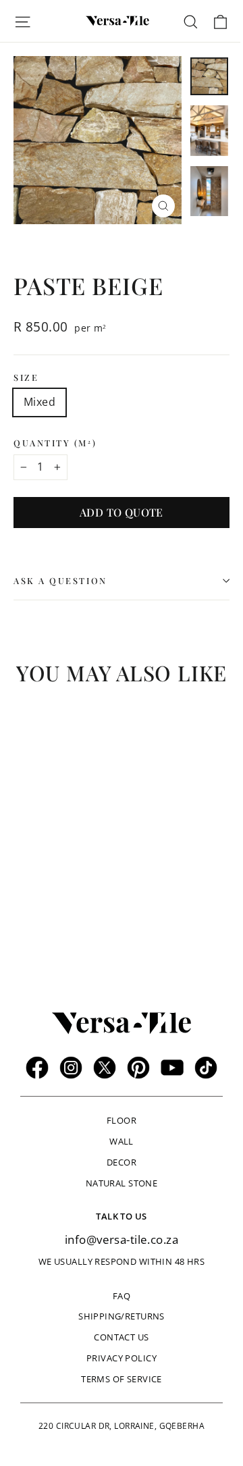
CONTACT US (121, 1337)
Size (26, 377)
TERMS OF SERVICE (121, 1379)
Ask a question (60, 580)
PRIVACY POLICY (121, 1358)
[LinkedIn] (205, 1067)
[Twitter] (104, 1067)
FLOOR (121, 1120)
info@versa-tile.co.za (121, 1239)
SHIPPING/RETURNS (121, 1316)
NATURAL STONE (122, 1183)
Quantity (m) (55, 443)
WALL (121, 1141)
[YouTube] (172, 1067)
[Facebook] (37, 1067)
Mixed (39, 401)
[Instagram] (70, 1067)
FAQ (121, 1296)
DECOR (121, 1162)
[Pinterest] (138, 1067)
